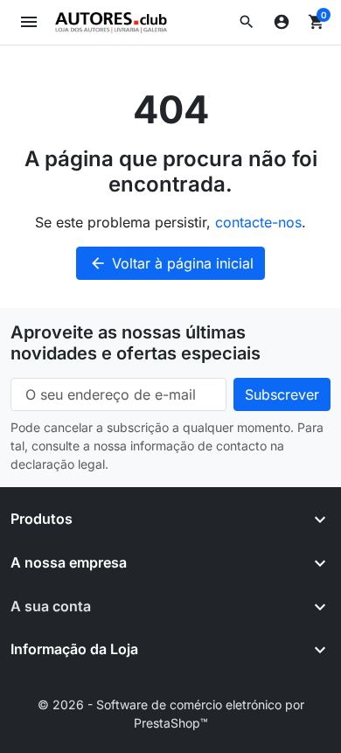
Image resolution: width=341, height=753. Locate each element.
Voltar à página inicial (171, 263)
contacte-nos (258, 222)
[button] (247, 22)
